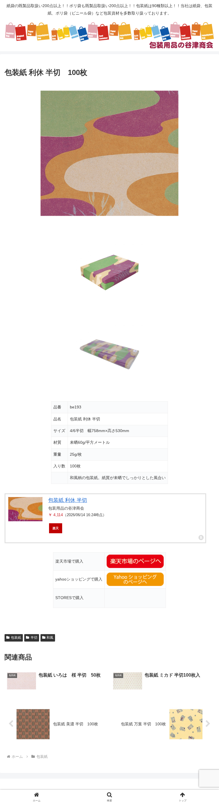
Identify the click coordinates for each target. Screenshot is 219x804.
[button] (202, 743)
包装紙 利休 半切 (67, 500)
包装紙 (16, 638)
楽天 (55, 528)
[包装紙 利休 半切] (25, 509)
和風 (49, 638)
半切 (34, 638)
